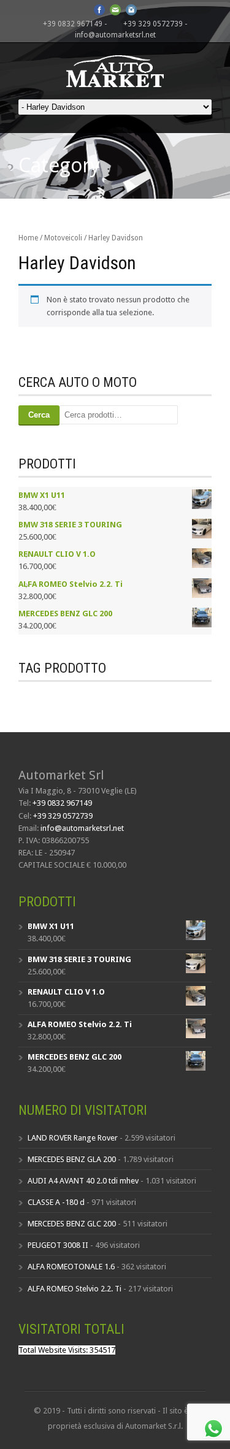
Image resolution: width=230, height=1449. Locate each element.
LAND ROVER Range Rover (73, 1137)
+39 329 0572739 (153, 24)
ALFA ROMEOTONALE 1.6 (71, 1266)
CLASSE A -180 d (56, 1202)
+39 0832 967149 (72, 24)
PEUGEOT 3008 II (58, 1245)
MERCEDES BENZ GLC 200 (72, 1223)
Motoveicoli (63, 238)
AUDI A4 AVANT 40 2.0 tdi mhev (83, 1180)
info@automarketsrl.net (115, 35)
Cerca (39, 414)
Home (28, 238)
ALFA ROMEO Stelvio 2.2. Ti (74, 1288)
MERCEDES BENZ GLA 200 (72, 1159)
